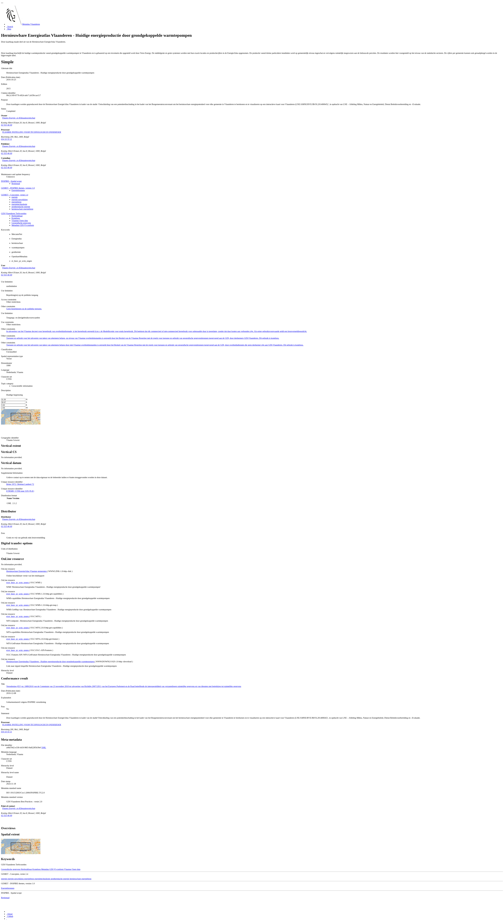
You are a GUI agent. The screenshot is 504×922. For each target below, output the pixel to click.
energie (15, 197)
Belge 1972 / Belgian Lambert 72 (20, 484)
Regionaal (16, 183)
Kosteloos (16, 218)
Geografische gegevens (21, 223)
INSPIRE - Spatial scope (11, 181)
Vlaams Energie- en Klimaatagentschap (18, 118)
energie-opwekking (20, 199)
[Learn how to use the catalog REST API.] (6, 919)
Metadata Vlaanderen (31, 24)
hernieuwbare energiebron (22, 209)
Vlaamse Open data (20, 220)
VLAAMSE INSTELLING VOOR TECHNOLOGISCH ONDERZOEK (31, 132)
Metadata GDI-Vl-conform (23, 225)
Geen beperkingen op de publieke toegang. (24, 309)
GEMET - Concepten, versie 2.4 (14, 195)
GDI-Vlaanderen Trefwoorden (13, 213)
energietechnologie (19, 204)
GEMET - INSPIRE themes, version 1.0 (18, 188)
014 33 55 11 (6, 139)
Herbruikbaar (17, 216)
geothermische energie (21, 207)
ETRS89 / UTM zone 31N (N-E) (20, 491)
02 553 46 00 (6, 125)
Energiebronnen (18, 190)
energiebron (16, 202)
